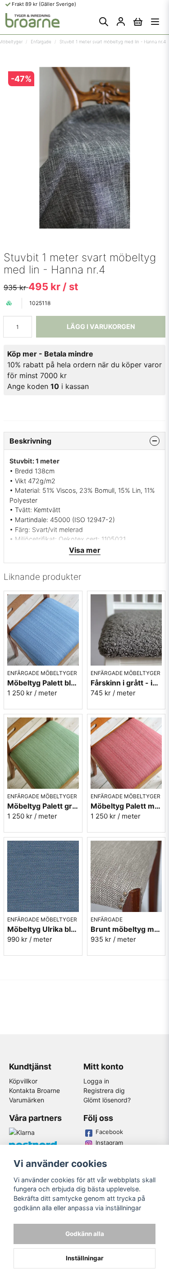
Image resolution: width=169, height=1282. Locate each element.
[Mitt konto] (120, 22)
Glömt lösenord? (107, 1100)
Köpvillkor (23, 1081)
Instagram (109, 1142)
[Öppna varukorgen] (137, 22)
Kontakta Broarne (34, 1090)
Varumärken (26, 1100)
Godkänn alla (84, 1233)
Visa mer (84, 550)
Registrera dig (104, 1090)
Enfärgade (41, 41)
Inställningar (85, 1258)
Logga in (96, 1081)
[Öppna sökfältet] (103, 22)
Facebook (109, 1131)
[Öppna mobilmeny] (155, 22)
